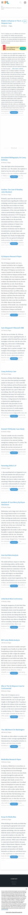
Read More (14, 176)
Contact (14, 884)
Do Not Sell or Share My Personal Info (14, 912)
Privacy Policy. (5, 909)
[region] (14, 901)
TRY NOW (23, 48)
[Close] (26, 889)
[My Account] (25, 2)
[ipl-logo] (6, 3)
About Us (13, 882)
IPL (2, 6)
